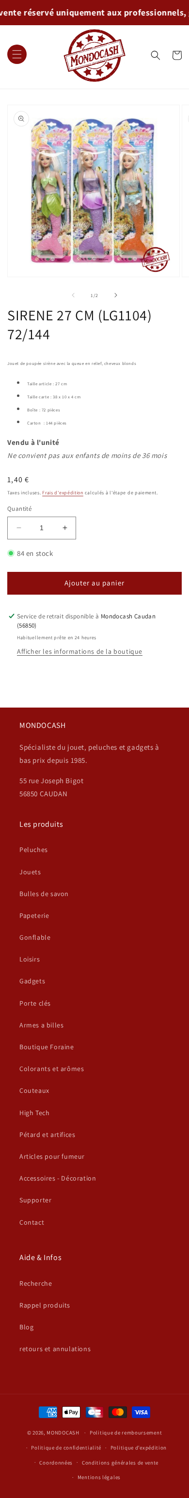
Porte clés (35, 1003)
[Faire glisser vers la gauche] (73, 295)
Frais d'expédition (62, 492)
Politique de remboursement (126, 1432)
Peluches (33, 849)
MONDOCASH (63, 1432)
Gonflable (34, 937)
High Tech (34, 1112)
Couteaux (34, 1090)
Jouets (30, 871)
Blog (26, 1327)
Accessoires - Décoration (57, 1178)
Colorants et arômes (51, 1068)
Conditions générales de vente (120, 1462)
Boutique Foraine (46, 1046)
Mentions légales (99, 1477)
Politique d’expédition (138, 1447)
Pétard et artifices (47, 1134)
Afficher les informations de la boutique (79, 651)
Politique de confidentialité (66, 1447)
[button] (17, 55)
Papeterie (34, 915)
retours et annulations (55, 1348)
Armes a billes (41, 1025)
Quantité (19, 509)
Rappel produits (44, 1305)
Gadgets (32, 981)
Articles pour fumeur (52, 1156)
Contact (31, 1222)
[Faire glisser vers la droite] (115, 295)
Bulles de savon (44, 893)
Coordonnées (56, 1462)
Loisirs (29, 959)
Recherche (35, 1283)
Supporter (35, 1200)
